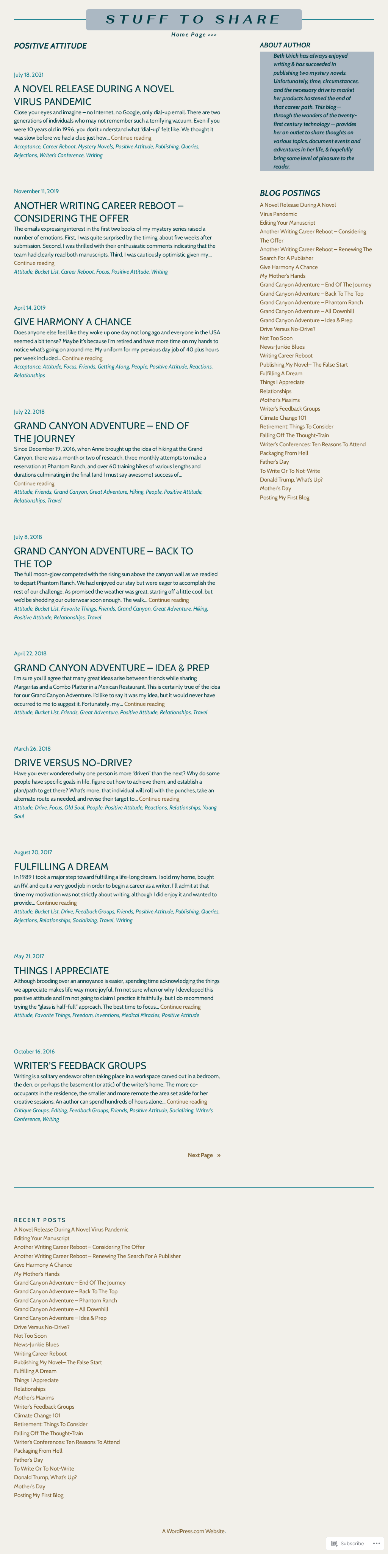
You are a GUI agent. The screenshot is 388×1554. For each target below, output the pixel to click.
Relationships (275, 391)
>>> (194, 34)
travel (54, 500)
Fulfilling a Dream (61, 866)
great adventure (108, 491)
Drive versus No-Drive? (73, 762)
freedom (82, 1015)
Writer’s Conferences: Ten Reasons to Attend (313, 444)
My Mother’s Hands (282, 275)
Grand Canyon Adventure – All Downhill (307, 311)
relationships (29, 375)
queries (190, 146)
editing (59, 1110)
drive (41, 807)
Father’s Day (274, 461)
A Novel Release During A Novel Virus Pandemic (94, 95)
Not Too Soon (276, 338)
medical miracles (141, 1015)
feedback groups (94, 911)
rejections (25, 155)
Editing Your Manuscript (287, 222)
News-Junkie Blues (282, 346)
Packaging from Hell (284, 453)
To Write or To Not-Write (290, 471)
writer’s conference (61, 155)
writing (94, 155)
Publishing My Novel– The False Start (304, 364)
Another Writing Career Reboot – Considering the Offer (98, 212)
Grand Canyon (70, 491)
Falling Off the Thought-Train (294, 435)
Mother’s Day (275, 488)
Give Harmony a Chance (72, 321)
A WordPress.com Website (193, 1531)
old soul (74, 807)
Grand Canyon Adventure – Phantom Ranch (311, 302)
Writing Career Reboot (286, 355)
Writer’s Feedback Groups (80, 1065)
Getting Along (113, 366)
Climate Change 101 (283, 417)
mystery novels (95, 146)
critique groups (31, 1110)
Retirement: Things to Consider (296, 426)
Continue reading (131, 137)
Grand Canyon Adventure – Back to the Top (103, 557)
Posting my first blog (284, 497)
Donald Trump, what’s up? (291, 479)
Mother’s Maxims (280, 400)
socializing (85, 920)
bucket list (47, 271)
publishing (167, 146)
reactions (200, 366)
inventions (107, 1015)
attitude (23, 271)
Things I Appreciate (61, 970)
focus (102, 271)
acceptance (27, 146)
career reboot (59, 146)
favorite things (78, 608)
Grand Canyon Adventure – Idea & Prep (112, 668)
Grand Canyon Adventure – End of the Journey (101, 432)
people (139, 366)
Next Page (204, 1155)
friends (87, 366)
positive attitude (134, 146)
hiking (137, 491)
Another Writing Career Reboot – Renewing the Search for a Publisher (97, 1256)
